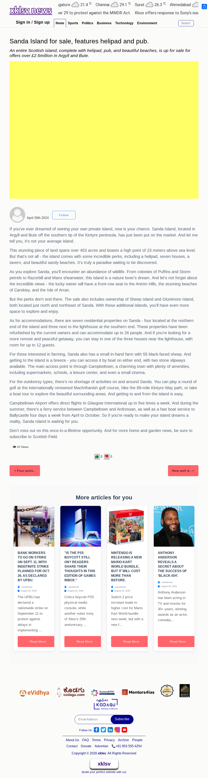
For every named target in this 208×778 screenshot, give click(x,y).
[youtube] (124, 730)
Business (104, 23)
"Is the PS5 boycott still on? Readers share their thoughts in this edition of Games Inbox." (80, 566)
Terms (96, 740)
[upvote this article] (97, 456)
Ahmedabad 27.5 (179, 4)
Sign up (42, 22)
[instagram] (117, 730)
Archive (123, 740)
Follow (64, 215)
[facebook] (96, 730)
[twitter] (103, 730)
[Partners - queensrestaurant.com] (168, 691)
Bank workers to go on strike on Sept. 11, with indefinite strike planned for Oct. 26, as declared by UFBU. (34, 566)
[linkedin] (110, 730)
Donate (86, 746)
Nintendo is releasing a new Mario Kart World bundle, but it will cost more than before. (126, 566)
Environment (147, 23)
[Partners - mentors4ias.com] (139, 691)
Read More (38, 641)
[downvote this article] (106, 456)
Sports (73, 23)
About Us (72, 740)
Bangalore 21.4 (59, 4)
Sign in (23, 22)
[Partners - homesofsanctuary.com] (185, 691)
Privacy (109, 740)
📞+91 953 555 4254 (127, 746)
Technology (124, 23)
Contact (72, 746)
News (60, 23)
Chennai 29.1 (101, 4)
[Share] (204, 6)
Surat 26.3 (138, 4)
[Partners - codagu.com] (71, 691)
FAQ (85, 740)
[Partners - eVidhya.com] (35, 691)
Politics (87, 23)
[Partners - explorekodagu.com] (105, 703)
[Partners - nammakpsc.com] (104, 691)
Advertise (101, 746)
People (137, 740)
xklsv (104, 764)
